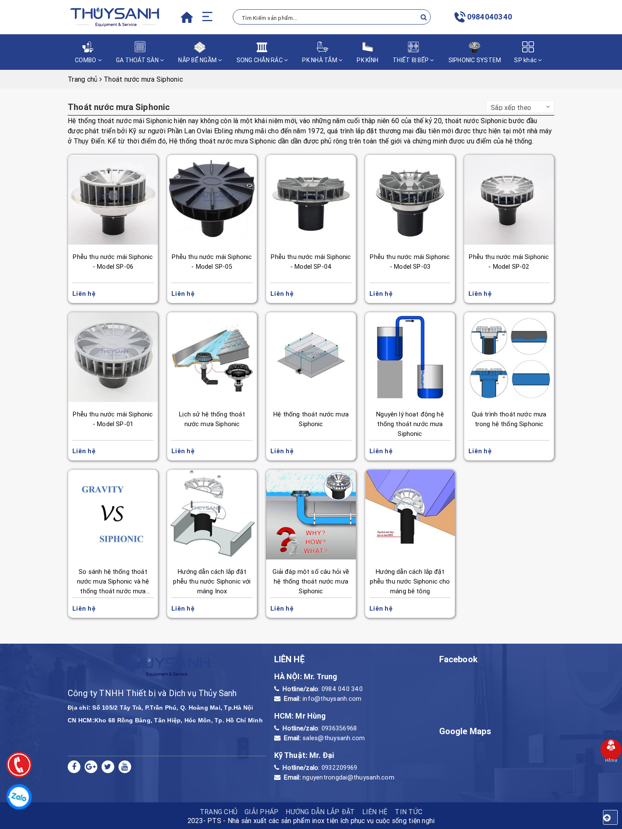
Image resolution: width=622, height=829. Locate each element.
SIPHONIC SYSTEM (475, 60)
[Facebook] (74, 766)
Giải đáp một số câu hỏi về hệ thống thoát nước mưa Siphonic (310, 581)
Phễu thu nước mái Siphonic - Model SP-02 (509, 261)
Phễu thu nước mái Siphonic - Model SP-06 (113, 261)
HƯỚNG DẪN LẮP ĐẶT (320, 811)
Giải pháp (261, 811)
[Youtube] (124, 766)
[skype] (108, 766)
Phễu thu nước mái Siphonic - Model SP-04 (311, 261)
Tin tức (408, 811)
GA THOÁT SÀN (138, 60)
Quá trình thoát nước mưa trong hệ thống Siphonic (509, 419)
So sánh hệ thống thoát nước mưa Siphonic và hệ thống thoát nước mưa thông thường (113, 581)
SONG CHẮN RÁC (260, 60)
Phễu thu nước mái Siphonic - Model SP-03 (410, 261)
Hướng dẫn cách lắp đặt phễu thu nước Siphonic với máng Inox (211, 581)
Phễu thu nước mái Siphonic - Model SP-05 (212, 261)
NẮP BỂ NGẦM (198, 60)
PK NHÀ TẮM (320, 60)
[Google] (91, 766)
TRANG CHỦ (218, 811)
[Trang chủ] (187, 20)
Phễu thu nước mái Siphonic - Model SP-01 (113, 419)
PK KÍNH (367, 60)
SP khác (526, 60)
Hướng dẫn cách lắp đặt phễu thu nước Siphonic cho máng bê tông (410, 581)
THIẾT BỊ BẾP (411, 60)
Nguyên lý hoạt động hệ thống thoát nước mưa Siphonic (410, 424)
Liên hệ (375, 811)
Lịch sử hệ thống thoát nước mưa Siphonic (212, 419)
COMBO (86, 60)
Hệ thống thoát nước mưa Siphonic (311, 419)
